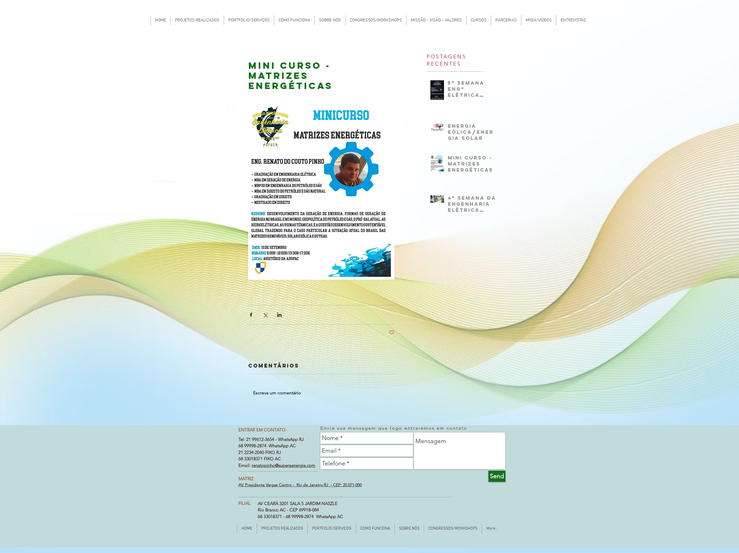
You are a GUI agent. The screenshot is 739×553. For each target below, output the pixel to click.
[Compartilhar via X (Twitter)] (265, 315)
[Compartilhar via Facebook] (251, 315)
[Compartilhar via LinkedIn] (279, 315)
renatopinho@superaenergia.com (283, 465)
